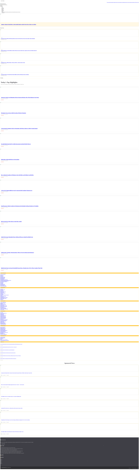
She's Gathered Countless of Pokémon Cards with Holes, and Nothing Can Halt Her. (17, 174)
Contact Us (3, 12)
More (2, 11)
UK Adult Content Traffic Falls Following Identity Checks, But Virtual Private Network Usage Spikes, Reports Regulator (18, 38)
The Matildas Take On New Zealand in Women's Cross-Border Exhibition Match (11, 396)
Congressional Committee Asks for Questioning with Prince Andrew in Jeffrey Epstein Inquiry (19, 128)
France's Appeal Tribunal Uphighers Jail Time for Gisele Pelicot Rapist (106, 2)
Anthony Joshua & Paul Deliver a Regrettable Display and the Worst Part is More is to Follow (18, 24)
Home (2, 7)
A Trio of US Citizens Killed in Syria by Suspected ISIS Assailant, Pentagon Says (16, 190)
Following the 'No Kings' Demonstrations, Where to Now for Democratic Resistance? (17, 252)
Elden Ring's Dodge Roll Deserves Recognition (10, 159)
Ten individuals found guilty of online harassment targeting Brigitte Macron (16, 143)
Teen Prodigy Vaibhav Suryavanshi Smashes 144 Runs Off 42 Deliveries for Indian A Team (8, 358)
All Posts (1, 459)
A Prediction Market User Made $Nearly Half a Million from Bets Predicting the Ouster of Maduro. (15, 74)
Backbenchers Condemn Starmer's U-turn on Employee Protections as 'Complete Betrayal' (124, 2)
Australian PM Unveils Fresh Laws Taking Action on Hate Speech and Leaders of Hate (11, 408)
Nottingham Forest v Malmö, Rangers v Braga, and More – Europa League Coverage (13, 62)
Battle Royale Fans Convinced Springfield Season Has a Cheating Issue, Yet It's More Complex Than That (21, 268)
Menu (2, 6)
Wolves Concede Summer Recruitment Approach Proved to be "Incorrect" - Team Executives (12, 384)
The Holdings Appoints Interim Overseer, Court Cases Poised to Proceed (7, 447)
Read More (2, 115)
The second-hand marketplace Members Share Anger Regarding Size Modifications (88, 2)
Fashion (1, 462)
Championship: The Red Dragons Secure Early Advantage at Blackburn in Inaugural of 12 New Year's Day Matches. (10, 355)
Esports (2, 9)
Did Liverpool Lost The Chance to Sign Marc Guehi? (11, 221)
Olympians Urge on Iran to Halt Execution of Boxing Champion (13, 112)
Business (3, 8)
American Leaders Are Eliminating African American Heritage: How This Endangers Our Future (20, 97)
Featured (3, 10)
